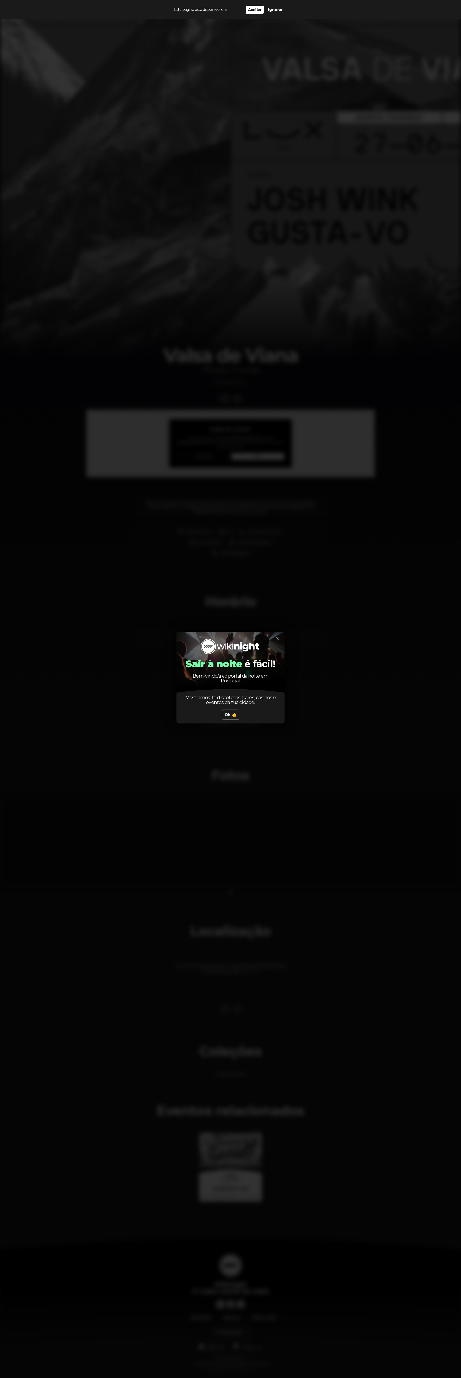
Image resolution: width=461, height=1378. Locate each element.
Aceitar (254, 9)
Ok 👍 (231, 714)
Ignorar (275, 9)
